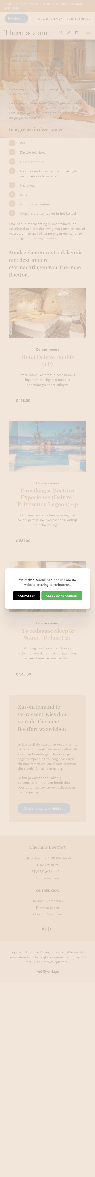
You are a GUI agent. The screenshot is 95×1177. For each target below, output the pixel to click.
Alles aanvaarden (61, 596)
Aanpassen (27, 596)
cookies (59, 579)
